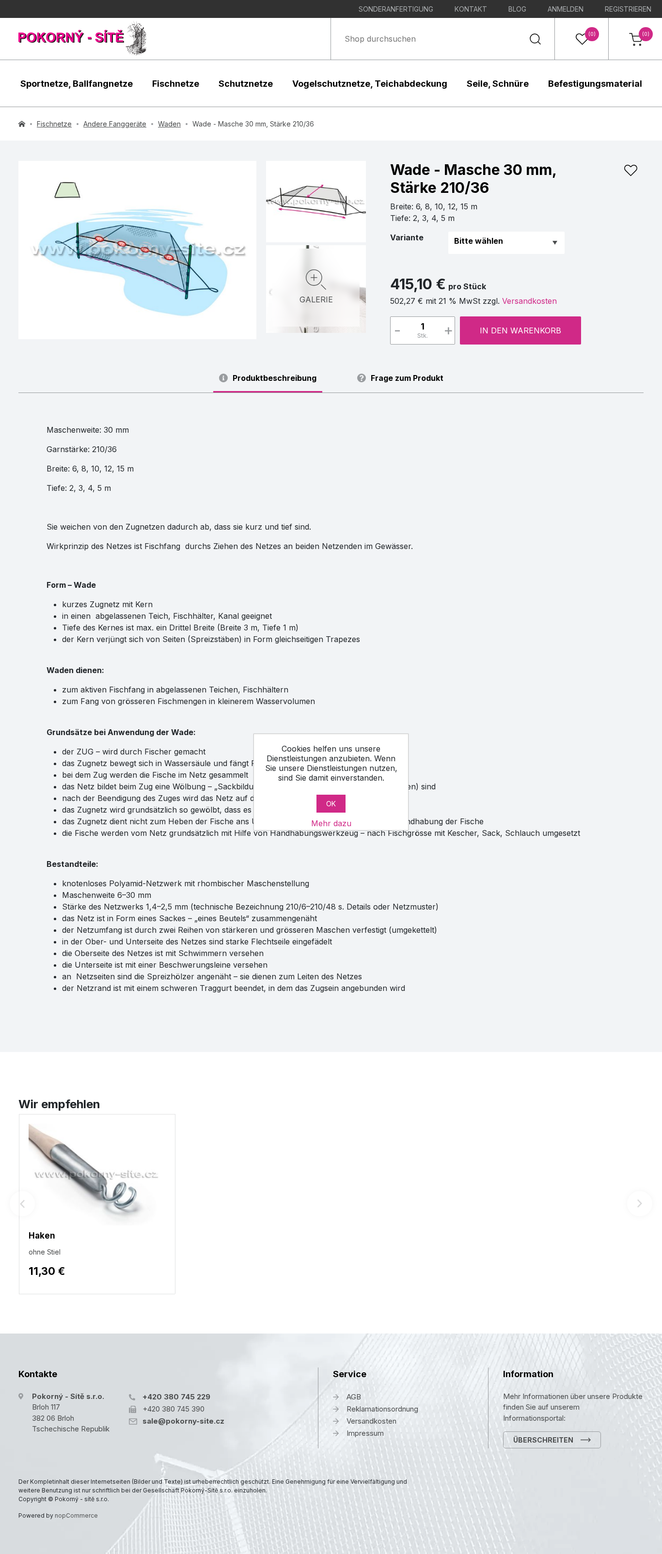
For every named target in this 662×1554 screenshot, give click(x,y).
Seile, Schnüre (498, 83)
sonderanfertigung (396, 9)
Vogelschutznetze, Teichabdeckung (369, 83)
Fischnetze (175, 83)
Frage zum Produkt (407, 378)
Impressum (365, 1433)
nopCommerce (76, 1515)
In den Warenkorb (520, 330)
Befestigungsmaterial (595, 83)
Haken (42, 1235)
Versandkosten (529, 301)
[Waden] (137, 250)
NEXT (639, 1203)
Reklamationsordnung (382, 1408)
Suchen (535, 39)
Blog (517, 9)
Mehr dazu (331, 823)
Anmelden (565, 9)
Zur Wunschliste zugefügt (630, 170)
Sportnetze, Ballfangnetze (76, 83)
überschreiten (543, 1440)
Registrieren (628, 9)
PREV (22, 1203)
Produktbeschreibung (274, 378)
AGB (354, 1396)
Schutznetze (246, 83)
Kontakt (471, 9)
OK (331, 804)
